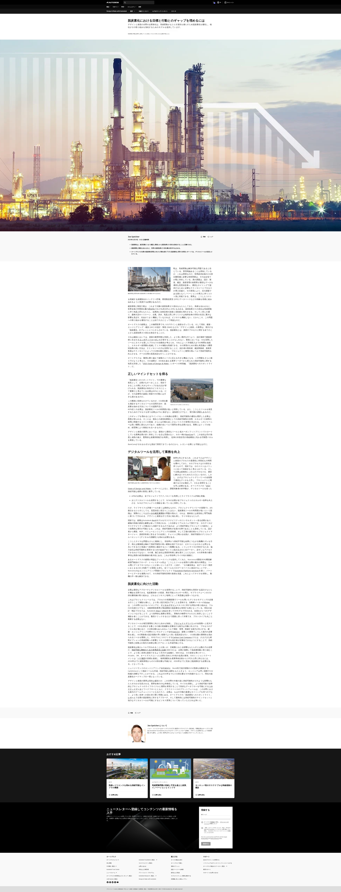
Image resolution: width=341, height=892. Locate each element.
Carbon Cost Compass (182, 637)
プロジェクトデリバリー (184, 623)
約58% (151, 309)
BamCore (189, 434)
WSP (167, 668)
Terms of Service (215, 838)
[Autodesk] (113, 2)
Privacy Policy (204, 838)
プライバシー (110, 889)
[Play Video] (172, 401)
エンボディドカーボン (149, 339)
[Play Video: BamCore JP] (192, 389)
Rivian (207, 602)
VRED (164, 611)
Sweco (175, 631)
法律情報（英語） (143, 889)
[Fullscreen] (211, 401)
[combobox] (138, 2)
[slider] (190, 401)
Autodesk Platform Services (186, 570)
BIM (162, 549)
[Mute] (204, 401)
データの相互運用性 (155, 513)
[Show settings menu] (208, 401)
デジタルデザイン (168, 605)
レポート (132, 697)
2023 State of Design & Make (156, 363)
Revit (154, 520)
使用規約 (135, 889)
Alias (158, 611)
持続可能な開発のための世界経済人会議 (149, 650)
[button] (113, 795)
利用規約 (212, 822)
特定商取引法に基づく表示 (154, 889)
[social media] (113, 882)
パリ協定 (141, 658)
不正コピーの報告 (128, 889)
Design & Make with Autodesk (117, 11)
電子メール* (204, 814)
